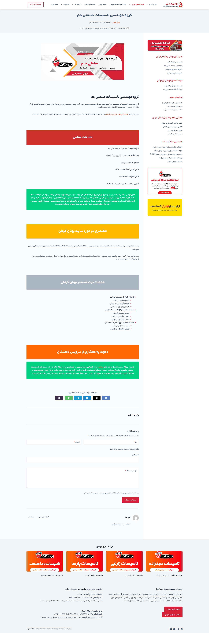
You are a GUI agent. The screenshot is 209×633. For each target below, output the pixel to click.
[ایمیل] (59, 398)
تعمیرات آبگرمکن (90, 4)
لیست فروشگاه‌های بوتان (118, 4)
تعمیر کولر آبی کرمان (175, 130)
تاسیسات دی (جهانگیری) (174, 86)
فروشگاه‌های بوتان (138, 4)
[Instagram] (182, 629)
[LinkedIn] (87, 398)
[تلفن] (171, 629)
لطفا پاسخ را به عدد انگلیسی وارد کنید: (124, 449)
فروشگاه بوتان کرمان (106, 29)
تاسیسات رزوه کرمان (175, 62)
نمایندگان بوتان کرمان (175, 106)
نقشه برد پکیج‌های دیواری (173, 110)
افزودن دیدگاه (131, 471)
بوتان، (101, 367)
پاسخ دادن (31, 517)
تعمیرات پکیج (102, 4)
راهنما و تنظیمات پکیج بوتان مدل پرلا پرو (168, 147)
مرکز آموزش (78, 4)
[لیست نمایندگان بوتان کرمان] (165, 45)
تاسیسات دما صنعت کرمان (52, 575)
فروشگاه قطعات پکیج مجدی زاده (171, 158)
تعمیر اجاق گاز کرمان (175, 134)
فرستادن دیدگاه (130, 500)
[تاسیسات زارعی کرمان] (124, 561)
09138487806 (35, 4)
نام (135, 442)
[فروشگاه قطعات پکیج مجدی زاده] (164, 561)
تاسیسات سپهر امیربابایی (174, 69)
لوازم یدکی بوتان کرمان (92, 29)
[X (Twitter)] (97, 398)
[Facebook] (106, 398)
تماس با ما (54, 4)
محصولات (66, 4)
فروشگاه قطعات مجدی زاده (173, 89)
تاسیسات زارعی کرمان (175, 161)
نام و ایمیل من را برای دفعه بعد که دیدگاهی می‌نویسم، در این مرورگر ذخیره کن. (110, 493)
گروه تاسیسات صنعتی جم (173, 65)
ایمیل (77, 442)
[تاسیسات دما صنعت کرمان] (44, 561)
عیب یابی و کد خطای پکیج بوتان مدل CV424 (166, 154)
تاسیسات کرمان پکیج (175, 73)
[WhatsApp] (69, 398)
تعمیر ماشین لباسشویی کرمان (172, 123)
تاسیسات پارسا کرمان (94, 575)
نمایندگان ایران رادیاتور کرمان (172, 103)
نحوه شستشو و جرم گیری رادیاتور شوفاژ (168, 151)
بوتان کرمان (153, 4)
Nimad (69, 629)
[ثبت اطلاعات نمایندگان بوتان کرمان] (165, 181)
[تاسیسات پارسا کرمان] (84, 561)
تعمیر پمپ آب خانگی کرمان (173, 127)
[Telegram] (78, 398)
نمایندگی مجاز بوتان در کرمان (116, 114)
